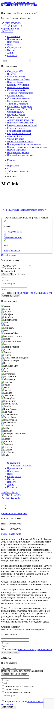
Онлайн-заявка (8, 255)
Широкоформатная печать (20, 155)
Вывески (11, 74)
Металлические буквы (18, 79)
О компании (13, 36)
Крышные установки (18, 84)
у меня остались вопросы (14, 513)
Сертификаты (14, 47)
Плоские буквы (15, 82)
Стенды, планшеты (17, 101)
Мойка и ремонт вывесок (20, 141)
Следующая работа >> (36, 210)
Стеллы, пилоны (15, 95)
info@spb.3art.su (12, 250)
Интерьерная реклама (18, 152)
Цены (10, 44)
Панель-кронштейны (18, 87)
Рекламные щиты (16, 128)
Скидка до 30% (15, 71)
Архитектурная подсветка (20, 120)
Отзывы (11, 50)
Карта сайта (15, 534)
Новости (11, 482)
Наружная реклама (16, 149)
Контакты (12, 55)
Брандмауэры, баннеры (19, 130)
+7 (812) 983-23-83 (13, 231)
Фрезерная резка (15, 139)
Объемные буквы (16, 76)
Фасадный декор (15, 136)
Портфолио (13, 42)
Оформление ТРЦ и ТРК (20, 109)
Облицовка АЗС (15, 112)
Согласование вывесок (19, 98)
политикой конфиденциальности (35, 293)
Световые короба (16, 90)
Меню (4, 534)
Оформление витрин (17, 117)
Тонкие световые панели (20, 93)
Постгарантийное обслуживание (24, 144)
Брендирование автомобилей (22, 125)
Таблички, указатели (17, 103)
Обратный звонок (10, 28)
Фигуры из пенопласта (19, 133)
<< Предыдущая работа (13, 210)
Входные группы (16, 114)
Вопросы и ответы (22, 465)
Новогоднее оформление (20, 122)
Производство (14, 39)
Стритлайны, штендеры (19, 106)
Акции (10, 52)
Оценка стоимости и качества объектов (27, 147)
